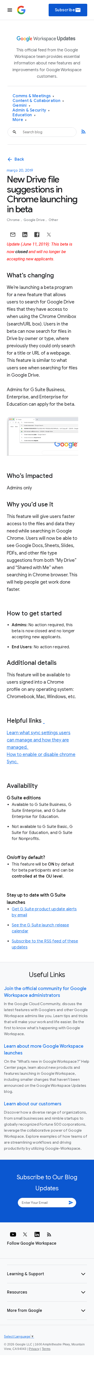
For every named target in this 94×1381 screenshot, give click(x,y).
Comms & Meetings (33, 96)
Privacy (34, 1349)
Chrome (14, 220)
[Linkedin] (37, 1234)
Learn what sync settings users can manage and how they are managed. (38, 740)
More (20, 120)
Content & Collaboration (38, 100)
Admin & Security (31, 110)
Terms (46, 1349)
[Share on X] (49, 235)
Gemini (21, 105)
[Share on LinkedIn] (25, 235)
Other (53, 220)
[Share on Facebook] (37, 235)
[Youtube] (13, 1234)
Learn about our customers (32, 1104)
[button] (47, 1274)
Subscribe (68, 10)
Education (24, 115)
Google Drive (34, 220)
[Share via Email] (13, 235)
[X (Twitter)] (25, 1234)
